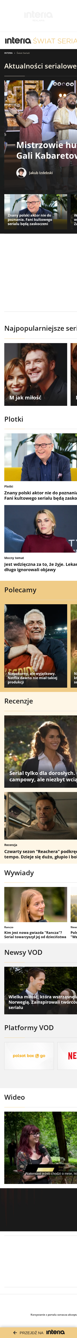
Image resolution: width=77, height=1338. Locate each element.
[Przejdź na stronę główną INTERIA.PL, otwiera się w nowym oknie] (18, 40)
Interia (8, 52)
